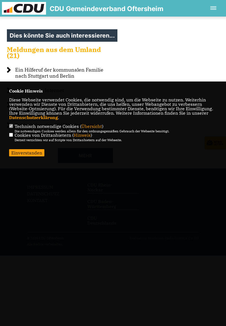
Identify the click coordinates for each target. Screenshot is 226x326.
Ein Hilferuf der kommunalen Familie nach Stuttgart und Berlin (59, 73)
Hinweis (82, 135)
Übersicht (91, 126)
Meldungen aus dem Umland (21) (54, 52)
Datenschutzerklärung (33, 117)
